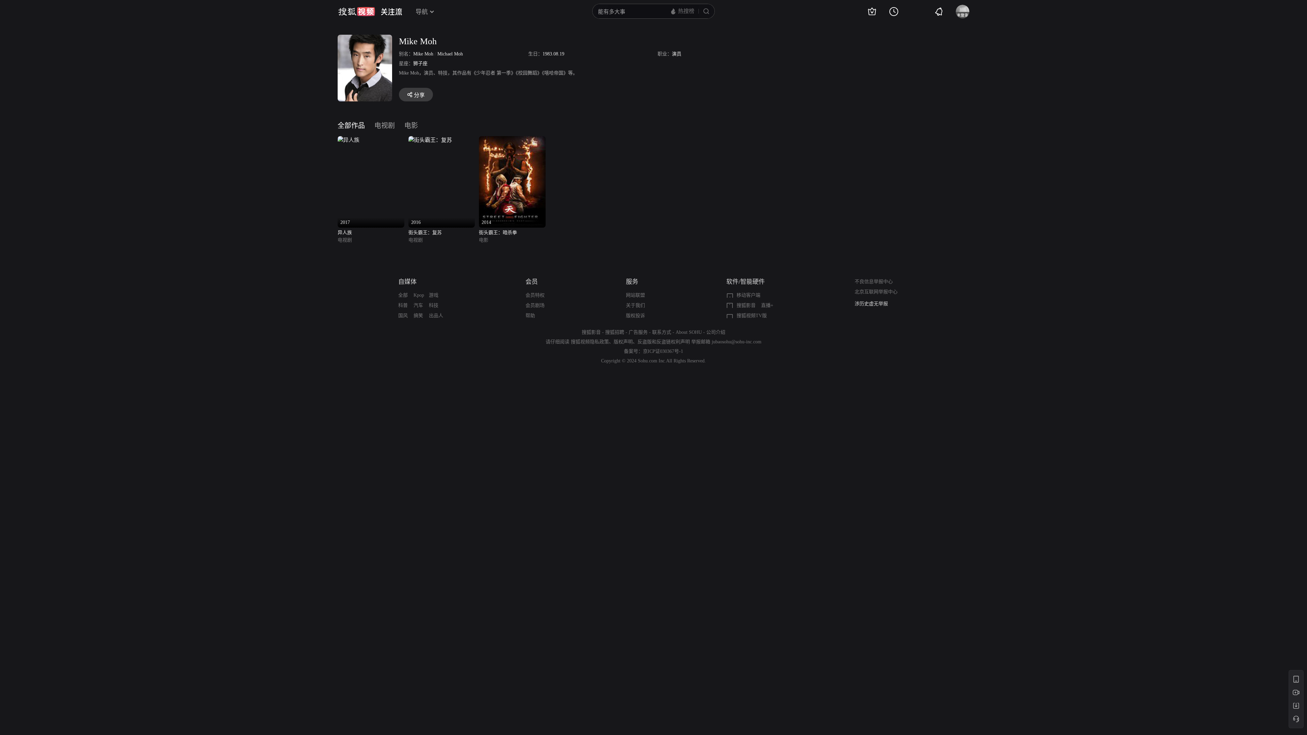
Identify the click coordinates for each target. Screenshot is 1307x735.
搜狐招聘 (614, 332)
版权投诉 (635, 315)
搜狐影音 (746, 305)
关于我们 (635, 305)
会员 (532, 281)
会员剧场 (535, 305)
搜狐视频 (357, 11)
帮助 (530, 315)
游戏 (433, 295)
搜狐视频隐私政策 (590, 341)
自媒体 (407, 281)
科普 (403, 305)
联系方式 (661, 332)
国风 (403, 315)
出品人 (436, 315)
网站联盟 (635, 295)
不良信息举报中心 (874, 281)
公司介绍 (715, 332)
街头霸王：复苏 (425, 232)
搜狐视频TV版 (752, 315)
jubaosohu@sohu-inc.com (736, 341)
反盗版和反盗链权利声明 (664, 341)
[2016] (430, 140)
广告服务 (638, 332)
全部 (403, 295)
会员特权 (535, 295)
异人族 (345, 232)
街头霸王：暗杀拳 (498, 232)
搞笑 (418, 315)
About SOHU (689, 332)
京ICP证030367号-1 (663, 351)
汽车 (418, 305)
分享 (419, 95)
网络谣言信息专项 (874, 303)
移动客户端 (748, 295)
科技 (433, 305)
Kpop (419, 295)
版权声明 (623, 341)
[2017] (348, 140)
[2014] (512, 140)
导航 (422, 12)
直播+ (767, 305)
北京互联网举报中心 (876, 291)
